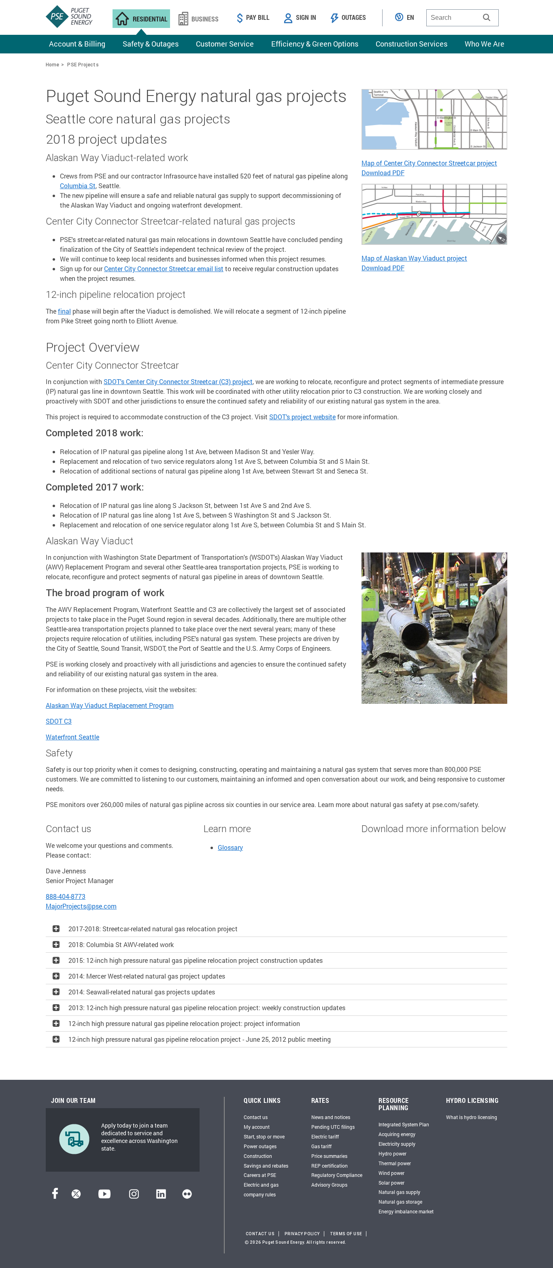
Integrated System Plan (404, 1124)
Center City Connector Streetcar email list (163, 268)
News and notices (330, 1117)
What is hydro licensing (471, 1117)
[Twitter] (76, 1196)
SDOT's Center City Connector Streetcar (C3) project (178, 381)
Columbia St (78, 185)
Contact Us (260, 1233)
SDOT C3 (59, 721)
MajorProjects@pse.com (81, 906)
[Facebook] (55, 1196)
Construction (258, 1156)
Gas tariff (321, 1146)
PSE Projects (82, 65)
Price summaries (329, 1156)
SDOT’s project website (302, 416)
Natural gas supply (399, 1192)
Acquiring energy (397, 1134)
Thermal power (395, 1163)
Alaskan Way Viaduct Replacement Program (110, 705)
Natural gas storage (400, 1201)
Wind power (391, 1173)
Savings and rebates (266, 1165)
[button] (486, 17)
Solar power (391, 1182)
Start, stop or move (264, 1136)
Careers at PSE (260, 1175)
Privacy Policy (302, 1233)
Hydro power (392, 1153)
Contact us (256, 1117)
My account (257, 1127)
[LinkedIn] (161, 1196)
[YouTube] (104, 1196)
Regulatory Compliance (336, 1175)
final (64, 311)
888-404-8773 (65, 896)
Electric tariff (325, 1136)
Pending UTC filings (333, 1127)
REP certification (329, 1165)
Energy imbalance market (406, 1211)
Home (52, 65)
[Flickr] (187, 1196)
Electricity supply (397, 1144)
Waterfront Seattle (72, 737)
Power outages (260, 1146)
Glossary (230, 847)
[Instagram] (134, 1196)
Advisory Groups (329, 1184)
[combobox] (462, 18)
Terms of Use (346, 1233)
